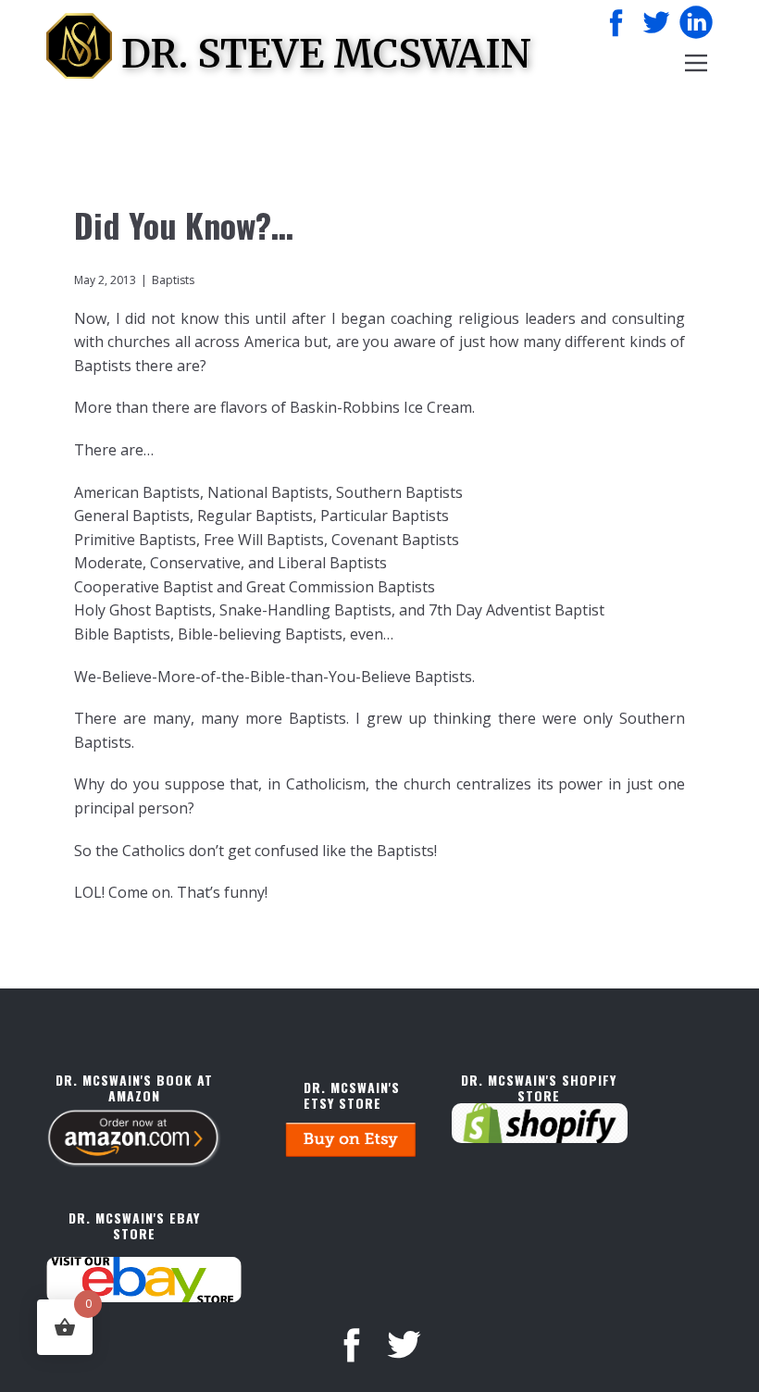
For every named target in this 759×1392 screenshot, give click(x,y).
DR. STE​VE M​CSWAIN (326, 54)
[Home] (79, 46)
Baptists (173, 280)
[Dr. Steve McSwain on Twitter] (656, 22)
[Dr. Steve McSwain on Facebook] (616, 22)
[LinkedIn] (696, 22)
